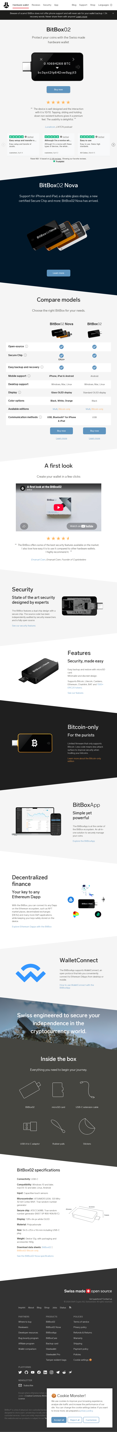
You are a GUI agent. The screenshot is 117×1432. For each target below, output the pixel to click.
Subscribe (28, 1385)
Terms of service (81, 1321)
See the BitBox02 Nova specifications (35, 1256)
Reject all (74, 1420)
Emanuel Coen (38, 559)
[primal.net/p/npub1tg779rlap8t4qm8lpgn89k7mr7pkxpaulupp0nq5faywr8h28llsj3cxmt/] (70, 1373)
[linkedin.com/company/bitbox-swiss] (45, 1373)
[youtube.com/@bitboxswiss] (32, 1373)
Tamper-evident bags (56, 1360)
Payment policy (80, 1349)
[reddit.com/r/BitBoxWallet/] (64, 1373)
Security (47, 5)
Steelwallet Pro (53, 1354)
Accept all (59, 1420)
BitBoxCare (51, 1338)
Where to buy (24, 1321)
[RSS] (70, 1308)
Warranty (77, 1338)
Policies (77, 1354)
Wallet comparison (27, 1349)
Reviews (36, 5)
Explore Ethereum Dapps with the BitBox (32, 926)
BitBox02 (46, 1247)
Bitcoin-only (64, 409)
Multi (55, 409)
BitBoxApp (51, 1332)
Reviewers (23, 1327)
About (31, 1307)
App (56, 5)
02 (61, 324)
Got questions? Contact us (100, 1299)
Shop (47, 1307)
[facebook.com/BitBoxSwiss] (39, 1373)
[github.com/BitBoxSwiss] (26, 1373)
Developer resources (28, 1332)
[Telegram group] (57, 1373)
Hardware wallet (21, 5)
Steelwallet (51, 1349)
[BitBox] (6, 8)
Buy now (58, 90)
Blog (74, 5)
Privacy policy (79, 1327)
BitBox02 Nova (53, 1327)
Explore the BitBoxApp (84, 841)
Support (83, 5)
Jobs (54, 1307)
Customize (91, 1420)
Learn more (81, 16)
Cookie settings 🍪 (82, 1360)
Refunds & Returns (82, 1332)
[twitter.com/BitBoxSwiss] (20, 1373)
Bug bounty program (28, 1338)
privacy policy (86, 1410)
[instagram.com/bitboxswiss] (51, 1373)
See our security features (24, 625)
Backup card (52, 1343)
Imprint (21, 1307)
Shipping (77, 1343)
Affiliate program (26, 1343)
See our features (75, 693)
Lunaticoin (50, 127)
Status (63, 1307)
